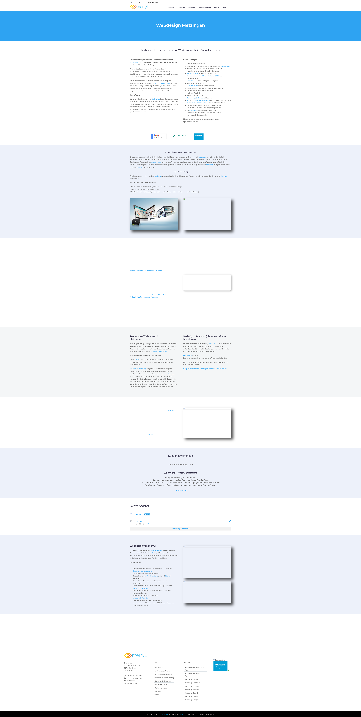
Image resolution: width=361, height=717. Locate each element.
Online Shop (191, 98)
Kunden (140, 167)
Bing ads (168, 576)
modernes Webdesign (162, 83)
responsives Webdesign (159, 351)
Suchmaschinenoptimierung (200, 100)
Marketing (209, 165)
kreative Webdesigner (140, 588)
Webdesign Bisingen (192, 679)
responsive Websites (168, 374)
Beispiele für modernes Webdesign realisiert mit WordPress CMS (205, 369)
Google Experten (156, 550)
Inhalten (137, 359)
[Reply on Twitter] (137, 524)
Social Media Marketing (206, 76)
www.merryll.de (132, 683)
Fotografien (190, 81)
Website (151, 434)
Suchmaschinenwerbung (199, 103)
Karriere (216, 7)
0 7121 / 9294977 (137, 2)
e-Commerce (181, 7)
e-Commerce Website (162, 671)
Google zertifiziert (152, 576)
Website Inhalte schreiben (164, 674)
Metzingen (202, 157)
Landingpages (191, 7)
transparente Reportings (141, 598)
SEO (188, 100)
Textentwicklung (192, 76)
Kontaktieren (187, 355)
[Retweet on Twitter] (140, 524)
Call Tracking (193, 110)
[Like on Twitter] (144, 524)
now (141, 521)
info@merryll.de (132, 681)
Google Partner (156, 162)
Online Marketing (161, 688)
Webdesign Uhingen (192, 700)
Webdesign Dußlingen (192, 686)
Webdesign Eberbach (192, 689)
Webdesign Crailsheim (192, 683)
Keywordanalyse (192, 86)
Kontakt (224, 7)
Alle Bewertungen (181, 490)
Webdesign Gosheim (192, 693)
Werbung (158, 176)
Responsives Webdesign (138, 369)
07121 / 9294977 (138, 676)
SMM (217, 76)
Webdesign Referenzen (205, 7)
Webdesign (171, 7)
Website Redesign (161, 684)
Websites (171, 410)
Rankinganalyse (192, 73)
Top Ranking (156, 99)
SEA (188, 103)
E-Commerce (200, 98)
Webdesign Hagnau (191, 696)
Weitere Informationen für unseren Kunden (146, 271)
